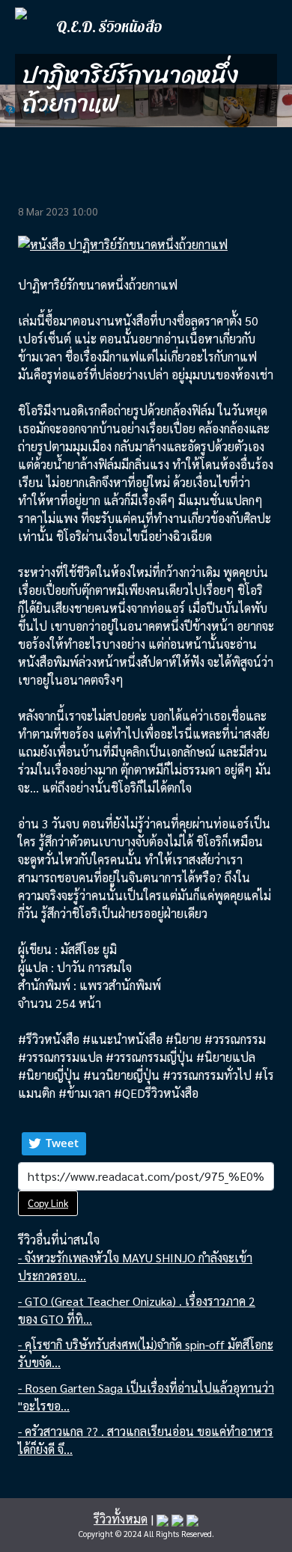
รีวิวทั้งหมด (120, 1519)
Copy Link (48, 1203)
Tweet (62, 1142)
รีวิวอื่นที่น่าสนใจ (59, 1239)
